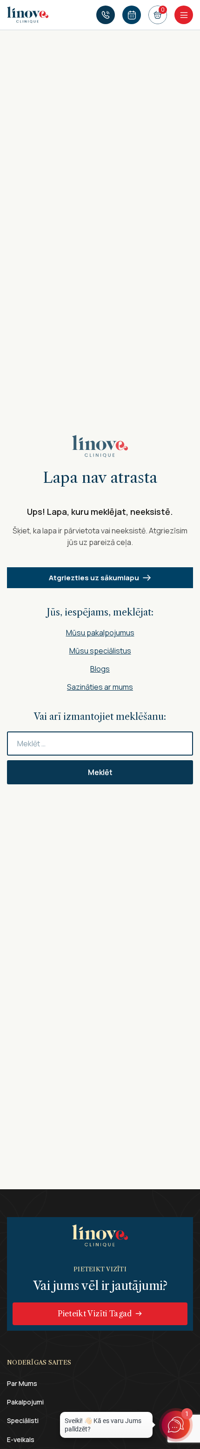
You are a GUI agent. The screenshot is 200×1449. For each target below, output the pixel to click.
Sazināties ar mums (100, 687)
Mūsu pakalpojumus (100, 633)
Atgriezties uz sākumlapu (94, 578)
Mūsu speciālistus (100, 651)
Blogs (100, 669)
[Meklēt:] (100, 743)
